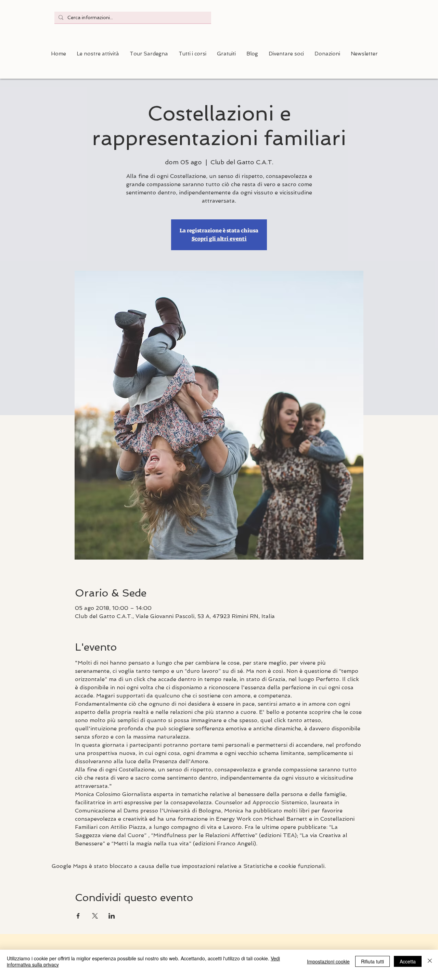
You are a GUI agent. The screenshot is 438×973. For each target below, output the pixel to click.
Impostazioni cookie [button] (328, 961)
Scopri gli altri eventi (219, 238)
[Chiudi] (430, 961)
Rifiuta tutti (372, 961)
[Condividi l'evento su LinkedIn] (111, 916)
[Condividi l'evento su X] (95, 916)
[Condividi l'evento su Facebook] (78, 916)
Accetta (408, 961)
